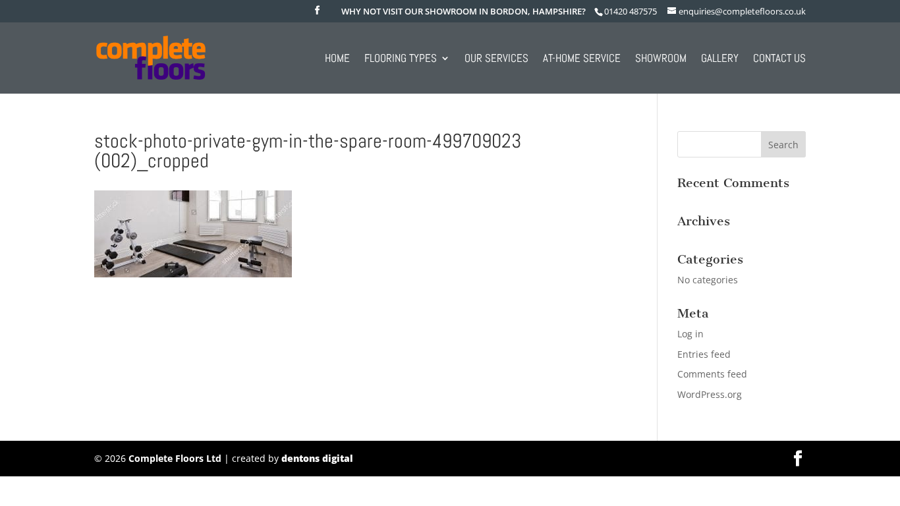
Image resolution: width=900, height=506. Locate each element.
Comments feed (712, 374)
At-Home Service (582, 59)
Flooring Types (400, 59)
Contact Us (779, 59)
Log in (690, 333)
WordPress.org (709, 394)
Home (337, 59)
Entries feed (704, 354)
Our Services (496, 59)
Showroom (661, 59)
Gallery (720, 59)
